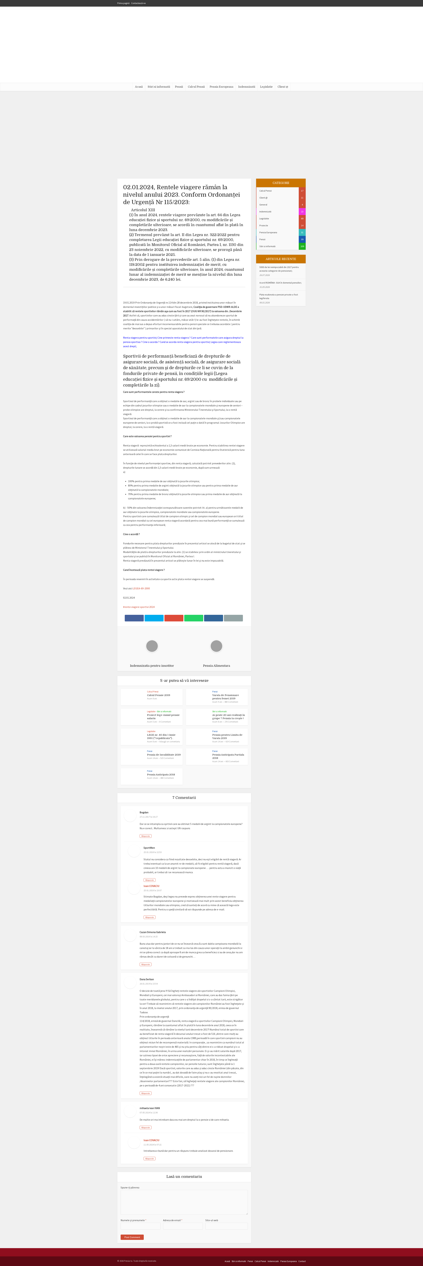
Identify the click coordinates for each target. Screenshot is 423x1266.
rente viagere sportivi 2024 (139, 607)
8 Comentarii (165, 721)
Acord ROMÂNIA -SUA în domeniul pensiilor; (280, 282)
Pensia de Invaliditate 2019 (164, 754)
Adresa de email (172, 1220)
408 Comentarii (167, 778)
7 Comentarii (197, 146)
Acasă (139, 86)
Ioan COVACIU (151, 886)
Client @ (283, 86)
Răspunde (145, 836)
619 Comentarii (232, 741)
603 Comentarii (232, 761)
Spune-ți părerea (130, 1187)
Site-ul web (211, 1220)
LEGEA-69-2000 (141, 588)
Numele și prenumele (133, 1220)
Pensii (179, 86)
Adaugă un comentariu (169, 741)
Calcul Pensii (196, 86)
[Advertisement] (211, 58)
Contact (302, 1261)
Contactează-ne (138, 3)
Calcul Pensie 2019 (158, 695)
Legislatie (266, 86)
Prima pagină (123, 3)
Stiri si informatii (159, 86)
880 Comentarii (231, 701)
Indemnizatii (246, 86)
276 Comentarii (231, 721)
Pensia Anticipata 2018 (161, 774)
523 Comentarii (167, 758)
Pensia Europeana (221, 86)
